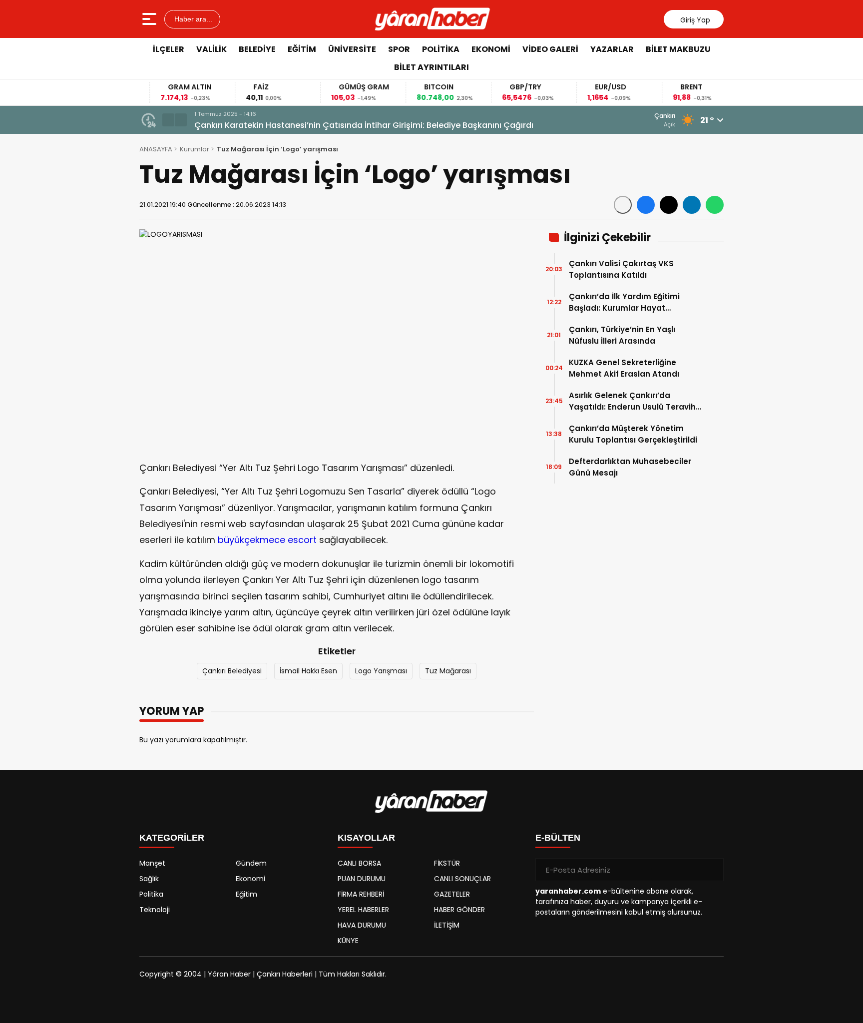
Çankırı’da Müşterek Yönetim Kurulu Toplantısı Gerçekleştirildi (633, 434)
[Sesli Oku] (623, 205)
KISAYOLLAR (366, 838)
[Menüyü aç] (150, 19)
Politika (440, 49)
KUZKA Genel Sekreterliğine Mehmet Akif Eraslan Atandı (624, 368)
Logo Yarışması (381, 671)
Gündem (251, 863)
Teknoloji (154, 910)
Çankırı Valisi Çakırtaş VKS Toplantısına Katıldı (621, 269)
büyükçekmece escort (267, 539)
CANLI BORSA (359, 863)
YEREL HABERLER (363, 910)
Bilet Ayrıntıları (431, 67)
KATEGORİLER (171, 838)
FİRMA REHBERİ (361, 894)
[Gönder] (712, 869)
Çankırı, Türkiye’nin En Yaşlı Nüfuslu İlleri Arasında (622, 335)
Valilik (211, 49)
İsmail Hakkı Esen (308, 671)
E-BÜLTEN (557, 838)
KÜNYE (348, 941)
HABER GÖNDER (459, 910)
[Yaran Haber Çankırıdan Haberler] (432, 18)
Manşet (152, 863)
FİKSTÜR (447, 863)
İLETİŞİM (446, 925)
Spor (399, 49)
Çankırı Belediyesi (232, 671)
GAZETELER (452, 894)
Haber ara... (192, 19)
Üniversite (352, 49)
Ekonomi (490, 49)
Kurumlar (194, 149)
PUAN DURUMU (362, 879)
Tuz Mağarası (448, 671)
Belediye (257, 49)
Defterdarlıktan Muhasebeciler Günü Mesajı (630, 467)
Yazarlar (612, 49)
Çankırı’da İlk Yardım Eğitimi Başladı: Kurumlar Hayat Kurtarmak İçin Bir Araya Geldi (628, 302)
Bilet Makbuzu (678, 49)
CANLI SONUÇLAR (462, 879)
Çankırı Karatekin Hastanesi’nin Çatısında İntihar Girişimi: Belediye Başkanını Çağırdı (363, 125)
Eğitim (302, 49)
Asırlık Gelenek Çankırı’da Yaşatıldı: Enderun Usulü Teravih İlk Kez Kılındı (632, 401)
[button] (168, 119)
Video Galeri (550, 49)
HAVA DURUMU (362, 925)
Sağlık (149, 879)
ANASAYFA (155, 149)
